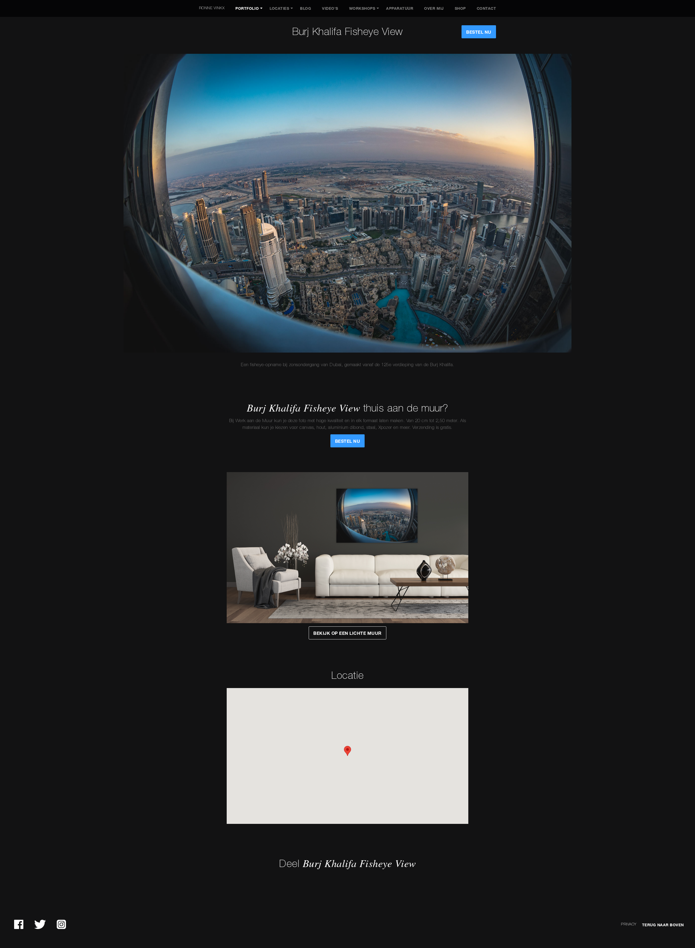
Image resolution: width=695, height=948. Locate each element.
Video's (330, 8)
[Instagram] (61, 924)
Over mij (434, 8)
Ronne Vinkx (212, 8)
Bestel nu (478, 32)
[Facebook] (18, 924)
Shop (460, 8)
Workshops (362, 8)
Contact (486, 8)
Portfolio (247, 8)
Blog (305, 8)
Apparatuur (399, 8)
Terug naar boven (663, 924)
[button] (347, 751)
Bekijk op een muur (347, 633)
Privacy (629, 924)
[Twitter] (40, 924)
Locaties (279, 8)
